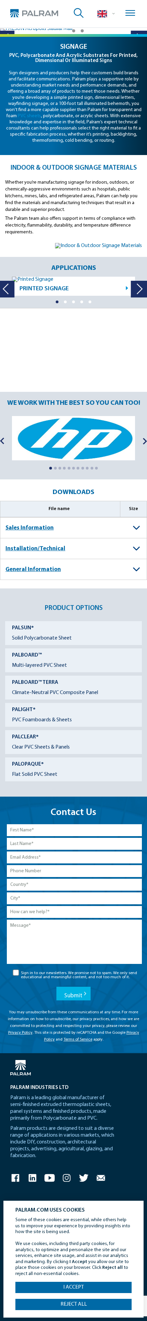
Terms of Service (78, 1040)
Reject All (74, 1304)
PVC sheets (29, 116)
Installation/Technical (35, 549)
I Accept (73, 1287)
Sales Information (29, 528)
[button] (65, 30)
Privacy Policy (20, 1033)
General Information (33, 569)
